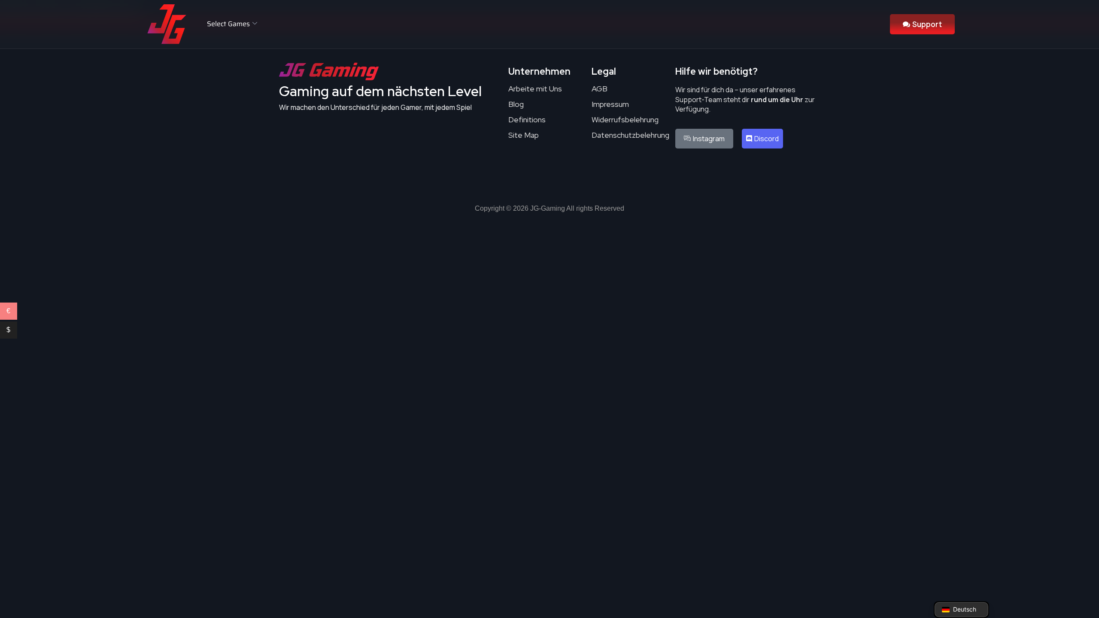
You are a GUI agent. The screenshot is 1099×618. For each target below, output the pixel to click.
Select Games (228, 23)
